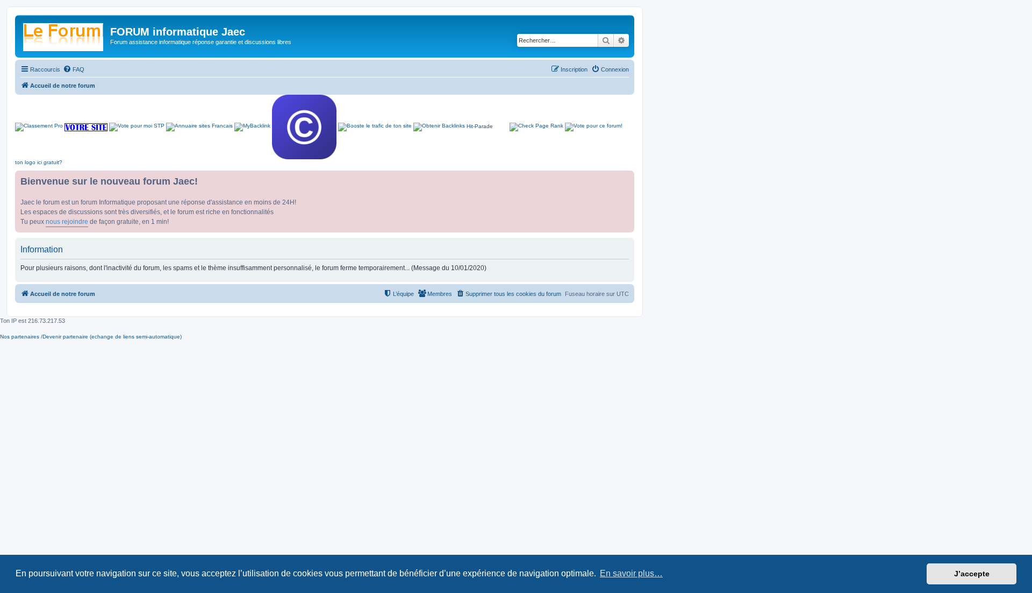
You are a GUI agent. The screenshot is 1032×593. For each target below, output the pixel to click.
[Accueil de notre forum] (64, 35)
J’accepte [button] (972, 573)
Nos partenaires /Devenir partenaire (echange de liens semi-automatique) (91, 337)
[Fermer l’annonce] (625, 179)
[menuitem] (73, 69)
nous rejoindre (67, 221)
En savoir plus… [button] (631, 573)
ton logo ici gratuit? (38, 162)
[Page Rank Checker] (536, 127)
